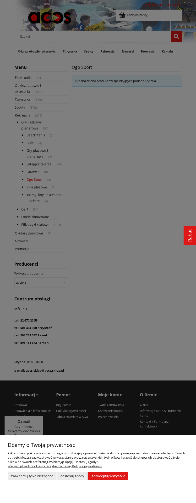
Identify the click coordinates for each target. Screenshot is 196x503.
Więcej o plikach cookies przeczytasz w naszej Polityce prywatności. (55, 466)
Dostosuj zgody (72, 476)
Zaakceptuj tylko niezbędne (32, 476)
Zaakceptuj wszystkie (108, 476)
